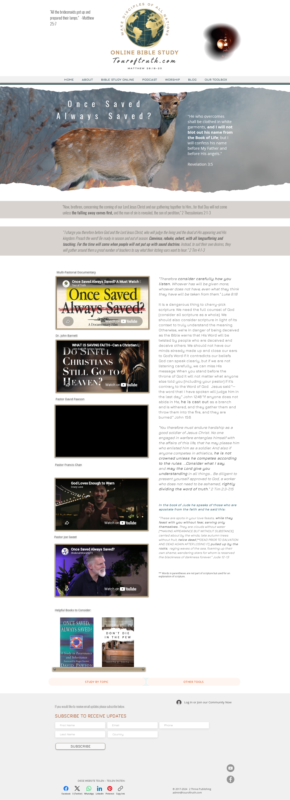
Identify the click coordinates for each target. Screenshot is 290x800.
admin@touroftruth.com (187, 792)
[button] (236, 57)
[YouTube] (230, 768)
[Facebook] (230, 779)
